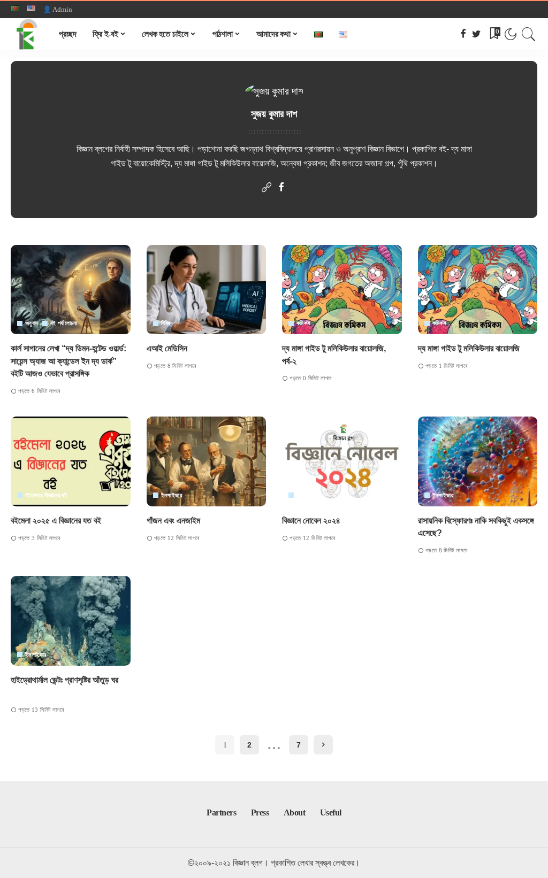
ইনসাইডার (171, 495)
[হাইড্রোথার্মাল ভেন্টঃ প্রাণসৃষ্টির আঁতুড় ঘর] (71, 621)
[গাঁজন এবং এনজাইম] (207, 461)
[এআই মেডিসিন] (207, 290)
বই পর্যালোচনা (63, 323)
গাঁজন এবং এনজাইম (174, 520)
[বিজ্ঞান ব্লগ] (27, 34)
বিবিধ (166, 323)
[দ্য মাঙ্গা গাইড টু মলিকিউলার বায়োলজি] (478, 290)
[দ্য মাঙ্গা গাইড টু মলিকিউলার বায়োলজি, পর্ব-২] (342, 290)
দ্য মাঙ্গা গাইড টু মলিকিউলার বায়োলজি (469, 348)
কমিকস (303, 323)
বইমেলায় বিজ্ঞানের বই (46, 495)
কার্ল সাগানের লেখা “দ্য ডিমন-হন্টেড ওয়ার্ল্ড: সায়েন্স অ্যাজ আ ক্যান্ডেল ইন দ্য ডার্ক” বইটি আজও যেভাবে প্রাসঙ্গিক (68, 361)
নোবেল (302, 495)
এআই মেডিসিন (168, 348)
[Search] (528, 34)
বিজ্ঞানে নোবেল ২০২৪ (311, 520)
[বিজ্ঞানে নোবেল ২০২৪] (342, 461)
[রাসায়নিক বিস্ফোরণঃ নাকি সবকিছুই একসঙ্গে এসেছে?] (478, 461)
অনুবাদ (32, 323)
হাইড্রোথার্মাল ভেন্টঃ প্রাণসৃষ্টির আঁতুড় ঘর (68, 679)
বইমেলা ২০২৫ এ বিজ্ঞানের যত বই (56, 520)
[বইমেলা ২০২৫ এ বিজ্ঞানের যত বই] (71, 461)
